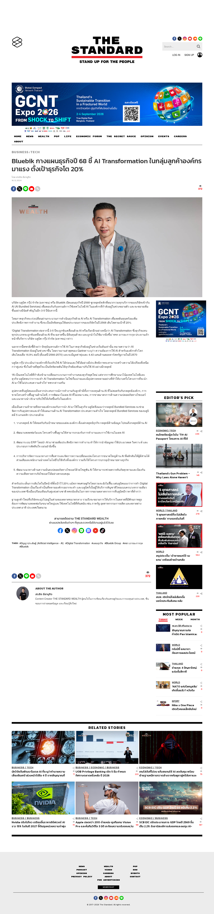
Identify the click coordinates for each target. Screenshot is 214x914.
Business (20, 152)
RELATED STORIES (107, 727)
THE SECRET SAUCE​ (121, 136)
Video (108, 870)
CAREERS (180, 136)
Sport (175, 701)
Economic (162, 430)
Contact (135, 877)
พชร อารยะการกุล (133, 543)
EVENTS (163, 136)
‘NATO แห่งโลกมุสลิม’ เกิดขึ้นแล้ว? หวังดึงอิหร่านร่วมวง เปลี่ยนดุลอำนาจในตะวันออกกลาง (184, 688)
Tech (35, 152)
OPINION (147, 136)
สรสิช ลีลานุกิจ (23, 177)
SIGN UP (189, 55)
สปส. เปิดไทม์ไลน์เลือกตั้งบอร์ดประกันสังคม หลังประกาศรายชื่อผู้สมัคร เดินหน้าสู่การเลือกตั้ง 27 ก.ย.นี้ (171, 598)
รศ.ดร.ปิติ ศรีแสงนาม (182, 625)
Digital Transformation (78, 543)
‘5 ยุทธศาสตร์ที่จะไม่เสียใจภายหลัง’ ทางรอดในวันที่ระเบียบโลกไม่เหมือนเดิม (171, 516)
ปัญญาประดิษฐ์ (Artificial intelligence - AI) (42, 543)
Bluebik (25, 546)
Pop (135, 866)
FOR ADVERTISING (108, 880)
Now (135, 870)
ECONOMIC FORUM (89, 136)
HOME (17, 136)
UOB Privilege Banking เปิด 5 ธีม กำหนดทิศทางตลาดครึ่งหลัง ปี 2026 (101, 773)
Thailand (171, 510)
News (82, 866)
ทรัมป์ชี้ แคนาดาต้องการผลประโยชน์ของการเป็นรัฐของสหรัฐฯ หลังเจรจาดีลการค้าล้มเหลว (183, 650)
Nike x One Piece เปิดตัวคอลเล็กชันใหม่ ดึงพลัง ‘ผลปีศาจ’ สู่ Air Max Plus (184, 707)
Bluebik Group (113, 543)
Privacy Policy (81, 877)
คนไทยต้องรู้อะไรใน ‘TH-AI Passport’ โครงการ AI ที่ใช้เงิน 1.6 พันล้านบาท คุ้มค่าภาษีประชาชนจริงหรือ (173, 436)
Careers (108, 873)
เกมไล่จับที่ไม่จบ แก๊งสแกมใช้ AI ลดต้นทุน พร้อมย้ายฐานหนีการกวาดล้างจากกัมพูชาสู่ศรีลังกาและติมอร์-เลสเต (168, 773)
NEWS (29, 136)
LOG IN (176, 55)
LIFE (67, 136)
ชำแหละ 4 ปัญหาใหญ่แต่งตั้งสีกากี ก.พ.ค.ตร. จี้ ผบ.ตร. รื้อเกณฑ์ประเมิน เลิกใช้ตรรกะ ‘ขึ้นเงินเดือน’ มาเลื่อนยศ (185, 669)
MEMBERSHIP (108, 887)
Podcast (81, 870)
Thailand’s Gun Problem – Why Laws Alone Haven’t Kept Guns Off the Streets (173, 475)
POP (56, 136)
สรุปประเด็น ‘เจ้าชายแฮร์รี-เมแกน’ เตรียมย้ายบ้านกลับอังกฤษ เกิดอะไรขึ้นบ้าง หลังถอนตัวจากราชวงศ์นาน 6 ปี (173, 557)
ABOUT (18, 141)
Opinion (81, 873)
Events (135, 873)
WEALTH (43, 136)
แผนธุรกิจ (98, 543)
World (160, 510)
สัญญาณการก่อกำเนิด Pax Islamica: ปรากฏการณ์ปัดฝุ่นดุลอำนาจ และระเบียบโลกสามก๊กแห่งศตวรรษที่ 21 (184, 632)
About (108, 877)
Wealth (108, 866)
